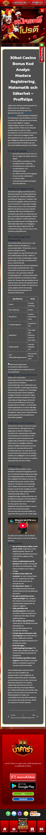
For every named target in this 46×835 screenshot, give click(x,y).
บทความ (41, 831)
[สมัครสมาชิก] (14, 829)
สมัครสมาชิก (13, 831)
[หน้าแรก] (4, 829)
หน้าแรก (4, 831)
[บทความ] (41, 829)
